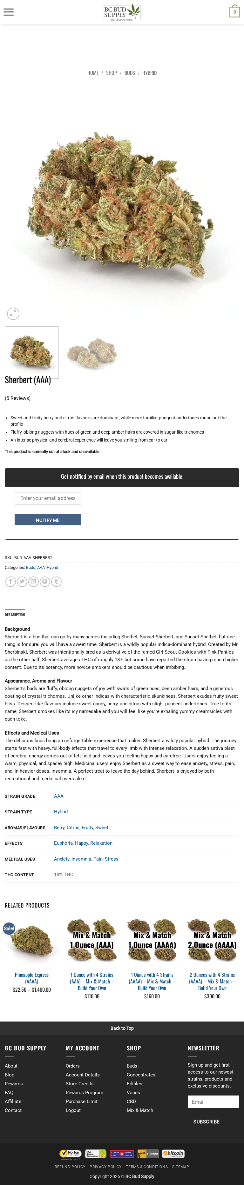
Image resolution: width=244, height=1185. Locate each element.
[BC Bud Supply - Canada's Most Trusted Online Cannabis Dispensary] (122, 12)
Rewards (14, 1084)
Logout (73, 1110)
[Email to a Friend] (33, 581)
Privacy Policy (106, 1167)
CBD (131, 1101)
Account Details (83, 1075)
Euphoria (63, 843)
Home (93, 73)
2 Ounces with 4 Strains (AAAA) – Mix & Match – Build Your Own (212, 981)
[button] (8, 12)
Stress (112, 859)
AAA (41, 567)
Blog (9, 1075)
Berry (59, 827)
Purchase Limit (82, 1101)
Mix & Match (140, 1110)
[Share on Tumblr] (56, 581)
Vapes (133, 1092)
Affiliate (13, 1101)
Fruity (87, 827)
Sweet (101, 827)
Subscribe (206, 1122)
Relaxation (101, 843)
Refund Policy (70, 1167)
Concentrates (141, 1075)
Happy (81, 843)
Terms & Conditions (147, 1167)
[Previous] (17, 204)
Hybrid (149, 73)
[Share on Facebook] (10, 581)
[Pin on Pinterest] (45, 581)
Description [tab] (15, 614)
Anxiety (61, 859)
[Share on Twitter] (22, 581)
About (11, 1066)
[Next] (226, 204)
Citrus (73, 827)
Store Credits (80, 1084)
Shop (111, 73)
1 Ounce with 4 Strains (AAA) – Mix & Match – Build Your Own (92, 981)
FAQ (9, 1092)
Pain (98, 859)
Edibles (134, 1084)
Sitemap (180, 1167)
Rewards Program (84, 1092)
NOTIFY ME (48, 520)
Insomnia (81, 859)
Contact (13, 1110)
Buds (130, 73)
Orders (73, 1066)
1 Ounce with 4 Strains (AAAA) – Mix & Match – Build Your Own (152, 981)
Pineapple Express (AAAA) (32, 978)
